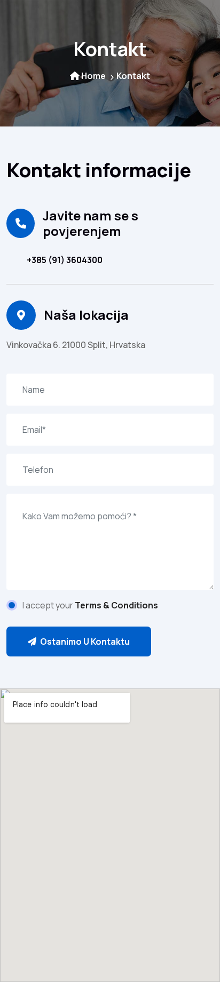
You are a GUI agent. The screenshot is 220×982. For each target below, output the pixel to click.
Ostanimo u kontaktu (84, 641)
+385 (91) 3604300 (65, 260)
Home (93, 76)
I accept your (90, 605)
